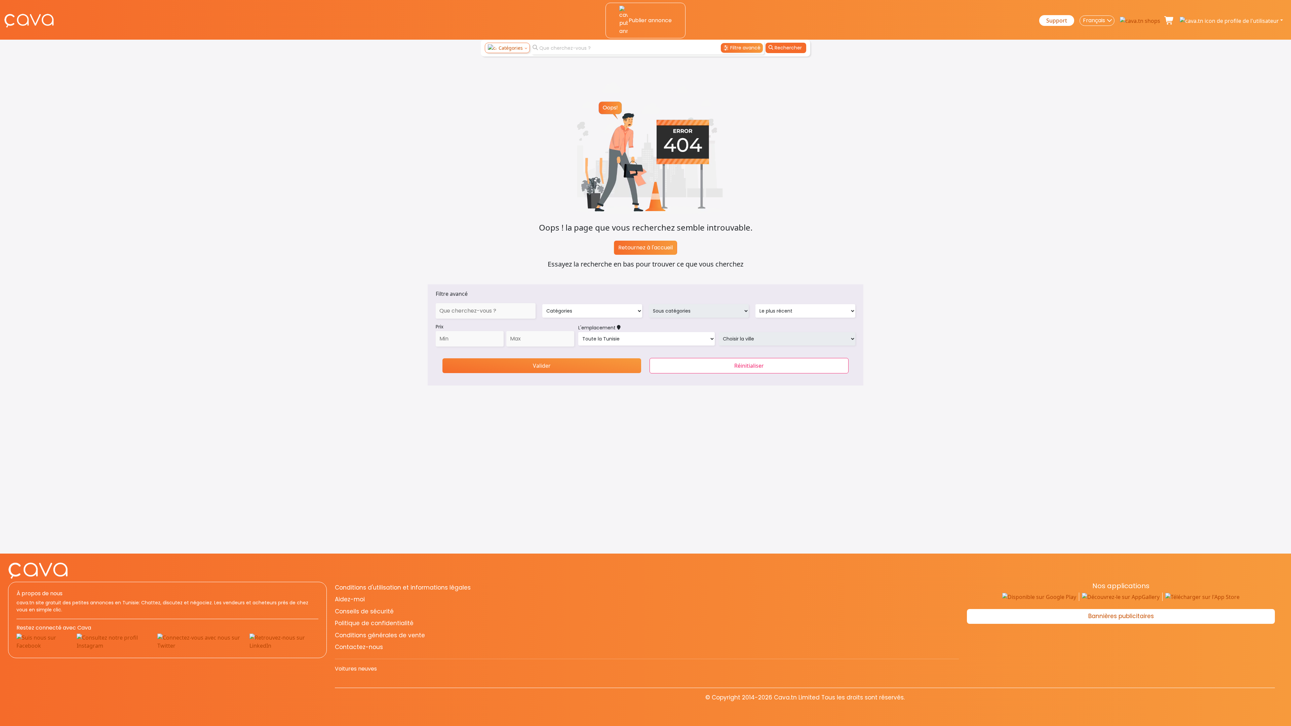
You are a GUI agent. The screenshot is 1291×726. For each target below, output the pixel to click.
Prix (439, 326)
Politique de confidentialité (374, 623)
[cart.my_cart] (1169, 20)
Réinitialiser (749, 365)
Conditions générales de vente (380, 635)
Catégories (511, 48)
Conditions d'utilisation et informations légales (403, 587)
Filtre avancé (452, 293)
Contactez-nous (359, 647)
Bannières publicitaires (1121, 616)
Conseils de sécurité (364, 611)
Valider (542, 365)
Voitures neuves (356, 669)
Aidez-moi (350, 599)
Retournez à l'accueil (645, 247)
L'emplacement (597, 327)
